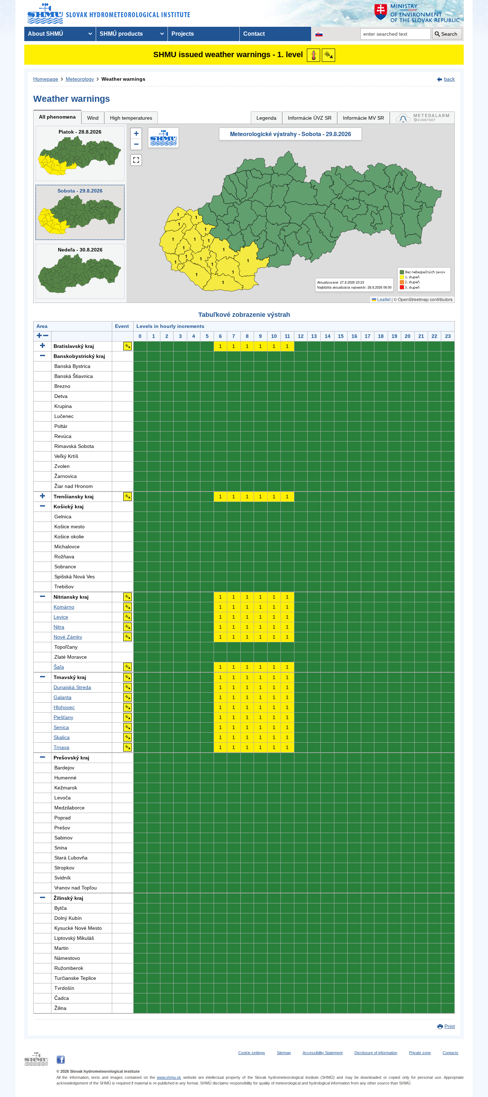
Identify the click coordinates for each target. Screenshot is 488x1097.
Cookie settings (251, 1053)
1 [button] (175, 262)
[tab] (422, 117)
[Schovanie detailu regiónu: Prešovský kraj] (42, 758)
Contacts (450, 1053)
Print (449, 1026)
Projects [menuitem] (182, 34)
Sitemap (284, 1053)
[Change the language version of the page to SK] (319, 34)
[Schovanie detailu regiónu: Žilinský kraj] (42, 898)
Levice (61, 617)
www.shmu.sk (169, 1077)
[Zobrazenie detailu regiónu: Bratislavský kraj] (42, 346)
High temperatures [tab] (131, 118)
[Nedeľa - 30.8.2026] (80, 271)
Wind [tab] (93, 118)
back (449, 79)
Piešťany (63, 717)
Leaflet (383, 299)
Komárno (64, 607)
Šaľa (59, 667)
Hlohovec (64, 707)
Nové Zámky (68, 637)
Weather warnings (123, 79)
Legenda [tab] (267, 118)
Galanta (62, 697)
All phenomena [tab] (57, 117)
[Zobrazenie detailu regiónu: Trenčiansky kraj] (42, 496)
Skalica (62, 737)
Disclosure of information (375, 1053)
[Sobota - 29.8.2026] (80, 212)
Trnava (61, 747)
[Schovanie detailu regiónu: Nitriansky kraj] (42, 597)
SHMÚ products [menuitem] (121, 34)
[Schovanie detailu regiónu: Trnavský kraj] (42, 677)
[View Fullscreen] (136, 160)
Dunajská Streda (72, 687)
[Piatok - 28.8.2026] (80, 153)
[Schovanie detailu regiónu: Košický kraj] (42, 506)
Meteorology (80, 79)
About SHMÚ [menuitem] (45, 34)
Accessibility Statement (323, 1053)
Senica (61, 727)
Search (449, 34)
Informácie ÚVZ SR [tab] (310, 118)
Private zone (420, 1053)
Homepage (45, 79)
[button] (136, 133)
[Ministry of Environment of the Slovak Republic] (417, 13)
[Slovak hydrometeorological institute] (108, 13)
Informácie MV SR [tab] (363, 118)
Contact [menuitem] (254, 34)
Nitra (59, 627)
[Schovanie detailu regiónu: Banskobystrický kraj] (42, 356)
